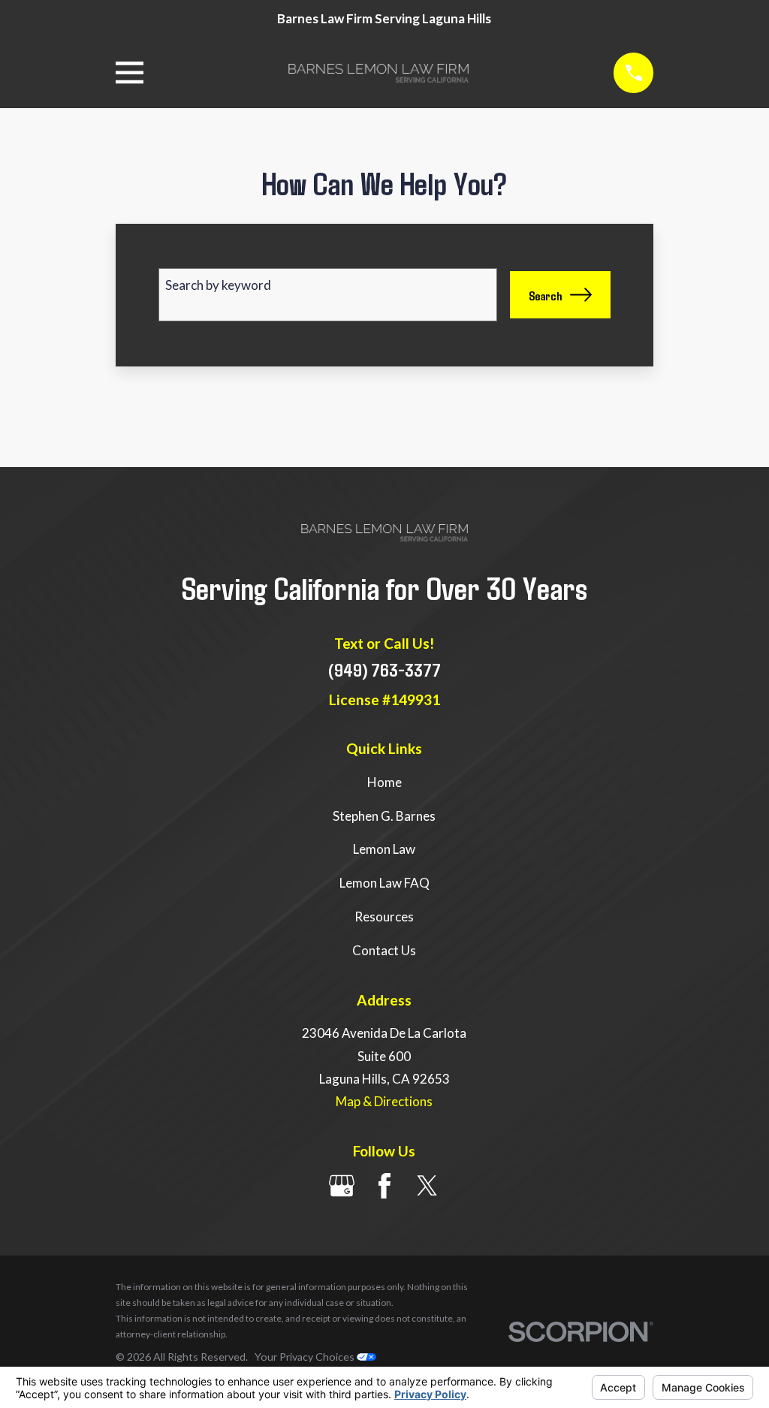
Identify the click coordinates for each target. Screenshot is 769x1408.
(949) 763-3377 (384, 669)
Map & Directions (384, 1101)
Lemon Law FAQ (384, 883)
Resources (384, 916)
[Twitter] (427, 1185)
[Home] (378, 73)
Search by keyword (218, 285)
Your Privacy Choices (306, 1356)
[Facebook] (384, 1185)
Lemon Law (384, 849)
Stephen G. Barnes (384, 816)
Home (384, 782)
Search (545, 295)
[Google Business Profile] (341, 1185)
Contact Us (384, 950)
